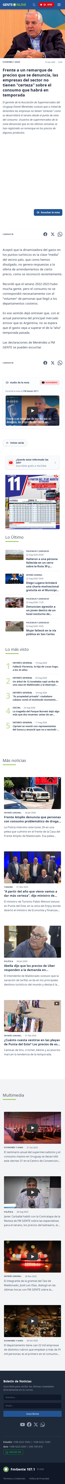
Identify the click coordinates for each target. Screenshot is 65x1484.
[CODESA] (32, 502)
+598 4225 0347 (17, 1446)
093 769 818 (35, 1446)
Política (8, 961)
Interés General (34, 575)
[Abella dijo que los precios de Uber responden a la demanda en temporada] (32, 942)
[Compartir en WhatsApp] (60, 234)
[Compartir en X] (53, 234)
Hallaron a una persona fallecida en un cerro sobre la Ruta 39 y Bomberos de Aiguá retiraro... (42, 562)
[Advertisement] (32, 177)
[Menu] (59, 4)
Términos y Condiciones (14, 1478)
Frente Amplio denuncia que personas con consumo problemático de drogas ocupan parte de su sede (32, 819)
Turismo (8, 887)
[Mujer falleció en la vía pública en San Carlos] (14, 626)
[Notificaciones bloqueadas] (34, 5)
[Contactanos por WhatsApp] (42, 1424)
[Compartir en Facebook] (45, 234)
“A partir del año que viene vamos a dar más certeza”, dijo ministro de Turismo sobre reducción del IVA (30, 893)
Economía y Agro (11, 62)
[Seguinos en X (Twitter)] (36, 1424)
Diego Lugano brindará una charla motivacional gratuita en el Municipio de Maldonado (42, 586)
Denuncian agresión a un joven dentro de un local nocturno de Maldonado (41, 610)
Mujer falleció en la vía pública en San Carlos (41, 632)
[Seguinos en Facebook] (29, 1424)
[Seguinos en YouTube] (22, 1424)
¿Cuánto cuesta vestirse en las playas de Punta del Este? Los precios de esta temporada (32, 1042)
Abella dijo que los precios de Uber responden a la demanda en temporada (29, 968)
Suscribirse (32, 1413)
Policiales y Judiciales (37, 551)
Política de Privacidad (39, 1478)
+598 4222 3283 (41, 1442)
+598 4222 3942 (21, 1442)
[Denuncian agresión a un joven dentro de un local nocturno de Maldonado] (14, 602)
